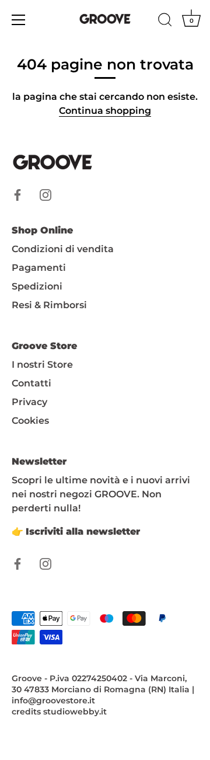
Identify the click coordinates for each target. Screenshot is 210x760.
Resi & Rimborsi (49, 305)
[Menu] (19, 20)
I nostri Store (42, 364)
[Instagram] (45, 194)
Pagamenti (39, 267)
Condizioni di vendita (63, 249)
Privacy (29, 401)
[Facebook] (17, 194)
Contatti (31, 383)
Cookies (30, 420)
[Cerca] (165, 21)
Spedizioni (37, 286)
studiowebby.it (75, 711)
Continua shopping (105, 110)
